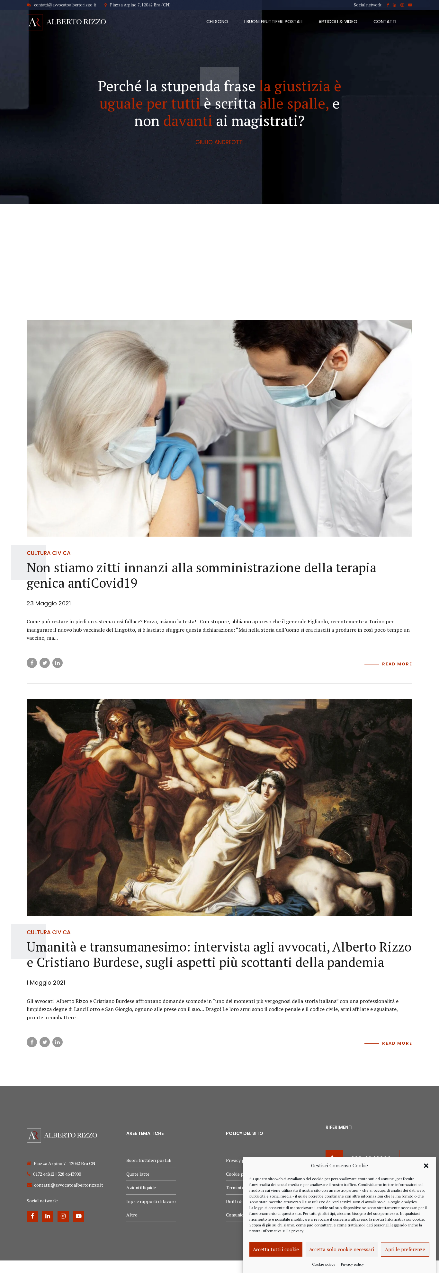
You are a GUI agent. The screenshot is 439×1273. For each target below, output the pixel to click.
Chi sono (217, 21)
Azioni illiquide (141, 1187)
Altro (132, 1215)
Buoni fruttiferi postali (148, 1160)
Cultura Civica (49, 553)
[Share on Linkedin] (57, 663)
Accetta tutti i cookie (276, 1249)
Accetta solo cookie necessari (341, 1249)
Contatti (384, 21)
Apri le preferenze (405, 1249)
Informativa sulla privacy (282, 1230)
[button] (426, 1166)
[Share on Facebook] (32, 663)
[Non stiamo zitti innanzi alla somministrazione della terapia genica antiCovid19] (219, 428)
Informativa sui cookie (404, 1219)
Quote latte (137, 1174)
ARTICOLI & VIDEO (337, 21)
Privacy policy (352, 1263)
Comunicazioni (240, 1215)
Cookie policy (323, 1263)
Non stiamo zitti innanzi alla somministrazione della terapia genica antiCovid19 (201, 575)
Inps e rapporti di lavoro (151, 1201)
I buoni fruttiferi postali (273, 21)
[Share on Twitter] (45, 663)
